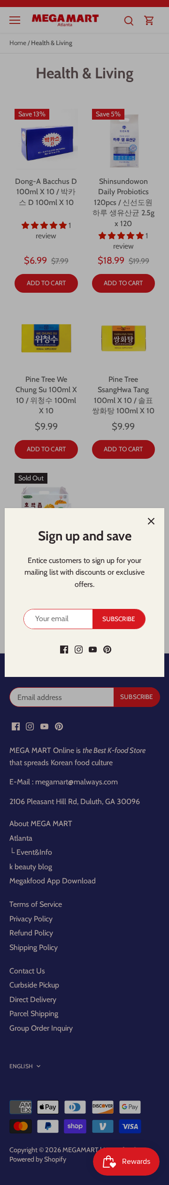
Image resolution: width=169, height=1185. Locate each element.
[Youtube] (93, 649)
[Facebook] (64, 649)
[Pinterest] (107, 649)
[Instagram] (79, 649)
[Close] (151, 521)
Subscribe (118, 619)
